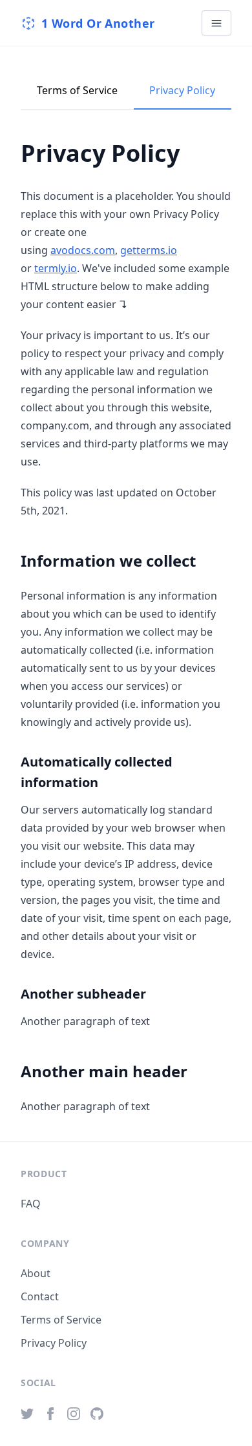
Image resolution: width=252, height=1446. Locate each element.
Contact (40, 1296)
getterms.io (148, 250)
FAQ (31, 1204)
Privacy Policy (182, 90)
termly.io (55, 268)
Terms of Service (77, 90)
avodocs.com (82, 250)
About (35, 1273)
